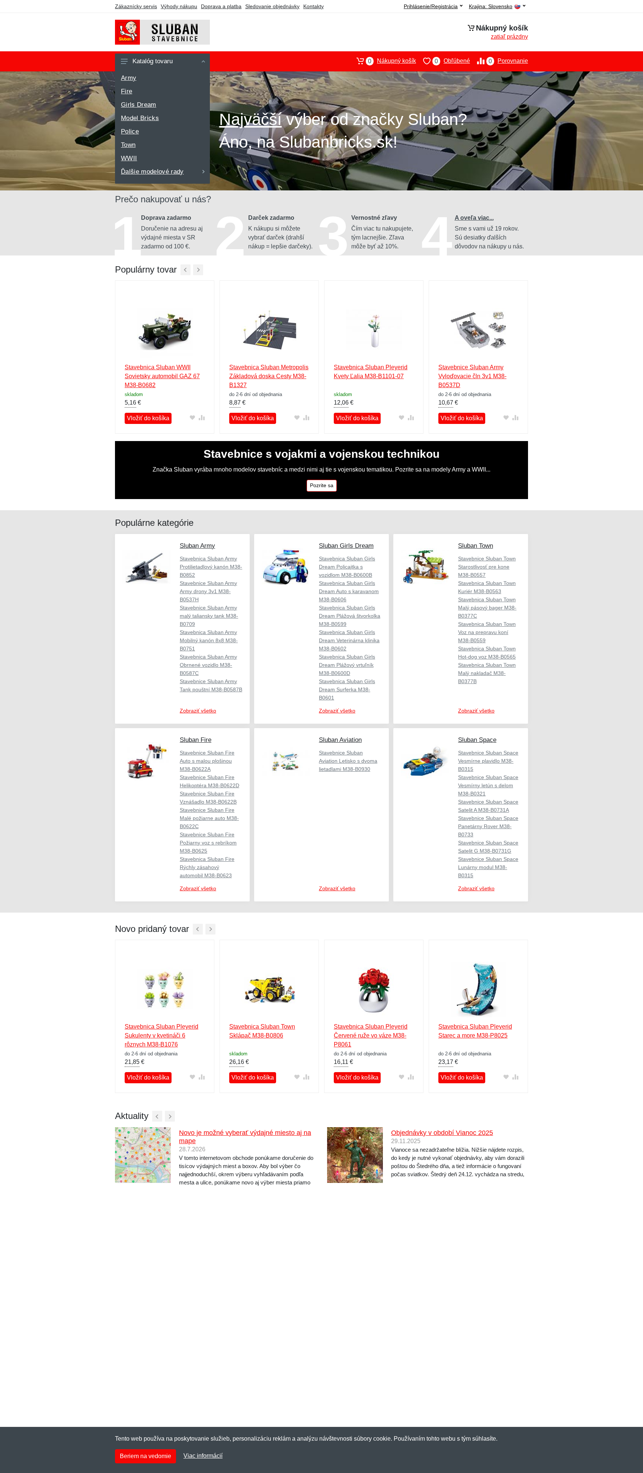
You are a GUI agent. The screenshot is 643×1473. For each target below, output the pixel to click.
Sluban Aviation (340, 739)
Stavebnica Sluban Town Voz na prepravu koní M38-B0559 (487, 632)
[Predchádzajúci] (185, 269)
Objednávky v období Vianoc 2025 (442, 1132)
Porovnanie (508, 61)
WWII (129, 158)
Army (128, 77)
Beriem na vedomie (145, 1456)
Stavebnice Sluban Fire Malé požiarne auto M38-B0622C (209, 818)
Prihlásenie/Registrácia (431, 6)
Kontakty (313, 6)
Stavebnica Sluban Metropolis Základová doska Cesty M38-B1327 (268, 376)
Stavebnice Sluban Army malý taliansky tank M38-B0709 (209, 616)
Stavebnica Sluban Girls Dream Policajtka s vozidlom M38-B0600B (347, 567)
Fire (126, 91)
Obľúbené (452, 61)
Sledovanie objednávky (272, 6)
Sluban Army (197, 545)
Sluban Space (477, 739)
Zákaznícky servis (136, 6)
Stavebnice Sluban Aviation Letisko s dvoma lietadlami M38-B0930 (348, 761)
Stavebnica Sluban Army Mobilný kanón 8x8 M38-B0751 (209, 640)
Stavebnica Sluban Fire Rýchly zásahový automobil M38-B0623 (207, 867)
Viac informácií (203, 1456)
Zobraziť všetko (198, 711)
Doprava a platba (221, 6)
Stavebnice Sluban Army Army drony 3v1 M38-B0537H (208, 591)
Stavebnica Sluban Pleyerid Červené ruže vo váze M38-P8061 (370, 1035)
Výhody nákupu (179, 6)
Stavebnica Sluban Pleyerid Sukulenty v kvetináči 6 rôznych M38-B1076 (161, 1035)
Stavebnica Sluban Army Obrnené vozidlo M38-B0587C (208, 665)
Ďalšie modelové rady (152, 171)
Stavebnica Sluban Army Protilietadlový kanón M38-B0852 (211, 567)
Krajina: (490, 6)
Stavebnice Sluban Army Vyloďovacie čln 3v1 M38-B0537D (472, 376)
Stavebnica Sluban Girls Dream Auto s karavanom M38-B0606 (349, 591)
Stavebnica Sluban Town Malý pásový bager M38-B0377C (487, 607)
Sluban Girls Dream (346, 545)
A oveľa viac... (474, 218)
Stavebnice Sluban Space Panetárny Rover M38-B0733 (488, 826)
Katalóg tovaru (152, 61)
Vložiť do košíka (148, 418)
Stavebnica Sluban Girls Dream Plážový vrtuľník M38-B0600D (347, 665)
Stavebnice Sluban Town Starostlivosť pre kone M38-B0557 (487, 567)
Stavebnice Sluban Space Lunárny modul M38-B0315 (488, 867)
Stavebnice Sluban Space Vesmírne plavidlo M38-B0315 (488, 761)
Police (130, 131)
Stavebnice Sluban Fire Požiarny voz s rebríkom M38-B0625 (208, 843)
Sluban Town (475, 545)
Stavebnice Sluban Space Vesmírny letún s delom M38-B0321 (488, 785)
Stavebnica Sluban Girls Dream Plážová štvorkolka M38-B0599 (349, 616)
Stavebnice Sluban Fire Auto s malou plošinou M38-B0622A (207, 761)
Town (128, 144)
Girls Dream (138, 104)
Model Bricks (140, 118)
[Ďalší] (198, 269)
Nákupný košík (392, 61)
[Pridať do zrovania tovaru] (201, 417)
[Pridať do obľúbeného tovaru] (192, 417)
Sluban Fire (195, 739)
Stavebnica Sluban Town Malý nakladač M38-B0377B (487, 673)
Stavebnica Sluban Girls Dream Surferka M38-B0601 (347, 689)
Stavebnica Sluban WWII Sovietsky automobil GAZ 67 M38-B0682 (162, 376)
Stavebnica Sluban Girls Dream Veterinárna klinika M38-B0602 (349, 640)
